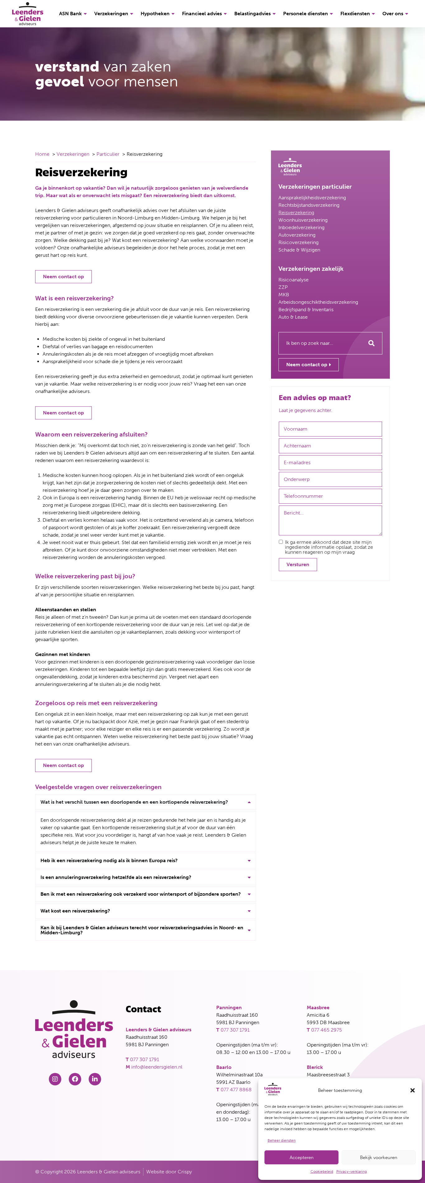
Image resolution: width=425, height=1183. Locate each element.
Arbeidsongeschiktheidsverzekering (318, 302)
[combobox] (319, 343)
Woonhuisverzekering (303, 220)
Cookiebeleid (322, 1171)
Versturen (298, 564)
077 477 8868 (236, 1090)
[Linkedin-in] (95, 1079)
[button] (412, 1090)
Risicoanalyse (293, 280)
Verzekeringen (111, 13)
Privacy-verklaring (351, 1171)
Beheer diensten (282, 1140)
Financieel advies (202, 13)
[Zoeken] (371, 343)
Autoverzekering (296, 235)
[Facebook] (75, 1079)
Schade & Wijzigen (299, 250)
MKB (283, 295)
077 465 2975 (326, 1030)
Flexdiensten (355, 13)
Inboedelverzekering (301, 227)
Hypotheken (155, 13)
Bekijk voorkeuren (378, 1157)
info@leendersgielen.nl (156, 1067)
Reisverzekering (296, 212)
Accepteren (302, 1157)
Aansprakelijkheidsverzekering (312, 198)
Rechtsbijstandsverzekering (308, 205)
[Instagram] (55, 1079)
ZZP (283, 287)
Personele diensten (305, 13)
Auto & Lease (293, 317)
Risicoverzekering (298, 242)
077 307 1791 (144, 1059)
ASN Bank (70, 13)
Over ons (392, 13)
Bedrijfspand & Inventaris (306, 309)
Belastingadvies (252, 13)
